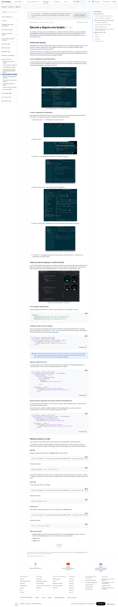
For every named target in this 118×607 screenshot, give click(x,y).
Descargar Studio (89, 587)
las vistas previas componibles (50, 332)
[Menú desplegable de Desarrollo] (50, 1)
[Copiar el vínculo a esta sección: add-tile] (36, 450)
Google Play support (106, 585)
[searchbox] (9, 12)
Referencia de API (89, 584)
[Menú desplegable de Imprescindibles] (24, 1)
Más (66, 1)
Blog (21, 590)
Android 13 (71, 587)
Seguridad (22, 583)
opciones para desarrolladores (47, 33)
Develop (4, 7)
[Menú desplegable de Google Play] (61, 1)
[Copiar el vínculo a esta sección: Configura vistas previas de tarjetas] (54, 326)
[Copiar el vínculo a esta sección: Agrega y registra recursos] (48, 362)
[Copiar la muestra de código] (87, 313)
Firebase (50, 597)
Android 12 (71, 590)
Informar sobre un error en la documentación (108, 583)
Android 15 (71, 583)
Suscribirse (101, 603)
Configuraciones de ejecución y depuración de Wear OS (43, 65)
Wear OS (18, 7)
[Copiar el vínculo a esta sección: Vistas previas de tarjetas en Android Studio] (65, 262)
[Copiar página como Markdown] (70, 27)
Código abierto (23, 585)
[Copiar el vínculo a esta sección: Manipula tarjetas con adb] (51, 439)
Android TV (55, 587)
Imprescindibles (18, 1)
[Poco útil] (87, 22)
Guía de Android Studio (90, 580)
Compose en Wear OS (63, 357)
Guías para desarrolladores (91, 582)
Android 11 (71, 592)
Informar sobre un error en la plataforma (108, 579)
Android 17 (71, 579)
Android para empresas (25, 581)
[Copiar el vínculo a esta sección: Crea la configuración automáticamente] (56, 59)
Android (22, 579)
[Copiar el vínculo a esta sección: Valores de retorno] (43, 531)
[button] (8, 21)
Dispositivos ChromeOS (58, 583)
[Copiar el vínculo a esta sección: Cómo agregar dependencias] (50, 307)
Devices (11, 7)
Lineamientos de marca (36, 603)
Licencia (28, 603)
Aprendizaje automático (41, 581)
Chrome (43, 597)
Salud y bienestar (40, 583)
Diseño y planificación (32, 1)
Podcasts (22, 592)
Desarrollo (45, 1)
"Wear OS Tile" (40, 53)
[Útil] (85, 22)
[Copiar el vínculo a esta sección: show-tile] (37, 482)
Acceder (114, 1)
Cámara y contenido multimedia (43, 585)
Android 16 (71, 581)
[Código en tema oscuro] (85, 313)
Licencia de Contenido (80, 552)
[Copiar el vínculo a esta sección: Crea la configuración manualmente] (54, 112)
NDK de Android (88, 589)
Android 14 (71, 585)
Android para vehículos (58, 585)
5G (37, 590)
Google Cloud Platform (59, 597)
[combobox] (80, 1)
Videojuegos (39, 579)
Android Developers (34, 22)
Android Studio (106, 1)
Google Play (56, 1)
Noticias (21, 587)
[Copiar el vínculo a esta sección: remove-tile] (38, 507)
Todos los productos (72, 597)
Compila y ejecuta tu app (42, 47)
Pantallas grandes (56, 579)
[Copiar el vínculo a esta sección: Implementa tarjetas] (47, 43)
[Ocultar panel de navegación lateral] (16, 604)
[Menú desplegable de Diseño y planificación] (40, 1)
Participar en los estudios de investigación (108, 588)
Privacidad (38, 587)
